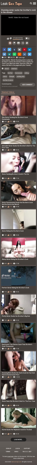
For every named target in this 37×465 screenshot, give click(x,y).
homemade (18, 73)
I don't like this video (11, 38)
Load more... (18, 439)
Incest (7, 68)
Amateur (14, 68)
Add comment (27, 84)
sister (5, 76)
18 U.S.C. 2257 (26, 451)
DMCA (16, 451)
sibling (27, 73)
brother (10, 73)
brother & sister (8, 80)
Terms (8, 451)
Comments (6, 84)
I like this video (8, 38)
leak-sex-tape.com (16, 462)
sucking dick (20, 76)
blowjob (11, 76)
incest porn (10, 456)
